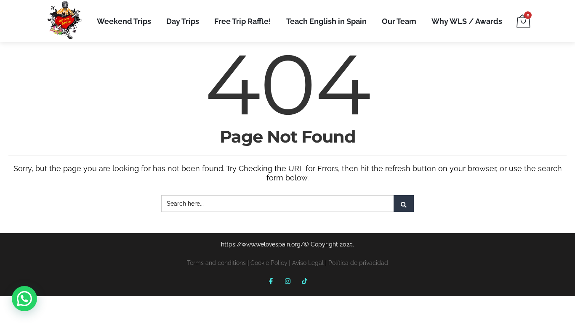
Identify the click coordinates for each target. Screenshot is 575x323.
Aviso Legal (308, 262)
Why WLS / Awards (466, 21)
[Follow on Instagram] (287, 281)
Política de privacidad (358, 262)
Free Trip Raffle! (242, 21)
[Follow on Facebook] (270, 281)
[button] (24, 298)
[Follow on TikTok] (304, 281)
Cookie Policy (269, 262)
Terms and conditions (216, 262)
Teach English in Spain (326, 21)
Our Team (399, 21)
